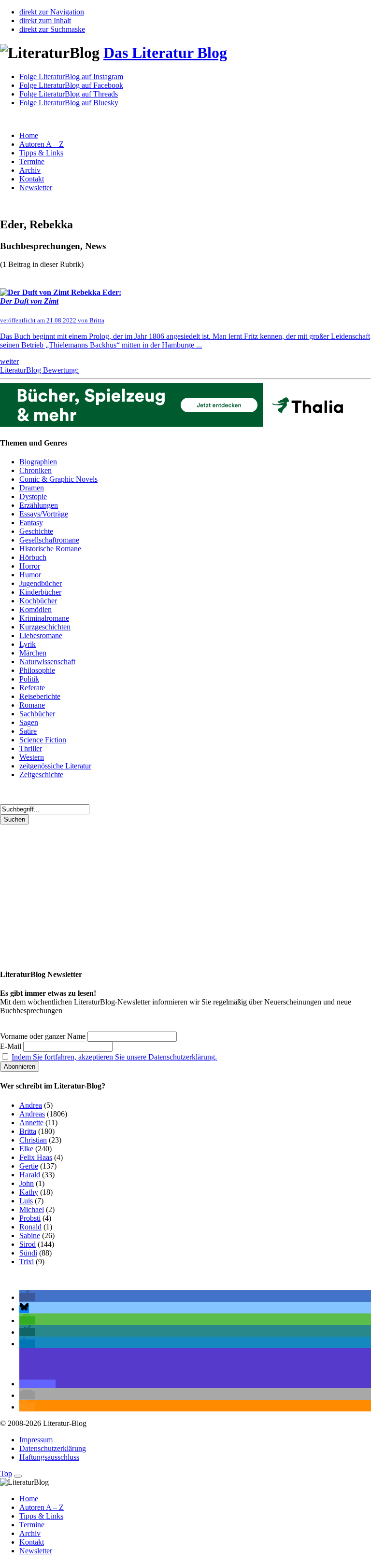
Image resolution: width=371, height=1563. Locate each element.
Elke (26, 1148)
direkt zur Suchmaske (52, 29)
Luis (26, 1201)
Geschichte (36, 531)
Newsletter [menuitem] (35, 1551)
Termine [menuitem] (31, 1525)
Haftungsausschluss (49, 1457)
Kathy (28, 1192)
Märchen (32, 653)
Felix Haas (35, 1157)
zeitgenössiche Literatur (55, 766)
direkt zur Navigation (51, 12)
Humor (30, 575)
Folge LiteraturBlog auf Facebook (71, 85)
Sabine (29, 1235)
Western (31, 757)
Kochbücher (38, 601)
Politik (29, 679)
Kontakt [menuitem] (31, 1542)
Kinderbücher (40, 592)
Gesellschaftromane (49, 540)
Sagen (28, 722)
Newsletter (35, 187)
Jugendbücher (40, 583)
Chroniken (35, 470)
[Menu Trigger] (18, 1476)
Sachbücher (37, 714)
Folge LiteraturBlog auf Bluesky (68, 102)
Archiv (30, 170)
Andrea (30, 1105)
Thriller (30, 748)
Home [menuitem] (28, 1498)
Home (28, 135)
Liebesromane (40, 635)
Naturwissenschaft (47, 661)
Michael (31, 1209)
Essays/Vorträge (43, 514)
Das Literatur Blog (165, 52)
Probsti (30, 1218)
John (26, 1183)
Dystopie (33, 496)
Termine (31, 161)
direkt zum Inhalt (45, 20)
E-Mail (10, 1046)
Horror (29, 566)
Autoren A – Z (41, 144)
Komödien (35, 609)
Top (6, 1473)
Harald (29, 1175)
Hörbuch (32, 557)
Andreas (32, 1114)
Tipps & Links (41, 153)
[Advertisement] (185, 892)
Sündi (28, 1253)
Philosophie (37, 670)
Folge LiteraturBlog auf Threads (68, 94)
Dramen (31, 488)
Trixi (26, 1261)
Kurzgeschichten (45, 627)
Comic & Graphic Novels (58, 479)
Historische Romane (50, 548)
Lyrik (27, 644)
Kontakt (31, 179)
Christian (33, 1140)
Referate (32, 688)
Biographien (38, 462)
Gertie (28, 1166)
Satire (28, 731)
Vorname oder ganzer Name (43, 1036)
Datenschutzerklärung (52, 1448)
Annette (31, 1122)
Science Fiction (42, 740)
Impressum (36, 1440)
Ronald (30, 1227)
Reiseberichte (39, 696)
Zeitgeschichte (41, 774)
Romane (32, 705)
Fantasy (31, 522)
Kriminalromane (44, 618)
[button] (27, 1297)
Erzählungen (38, 505)
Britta (27, 1131)
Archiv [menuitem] (30, 1533)
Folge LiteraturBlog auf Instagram (71, 76)
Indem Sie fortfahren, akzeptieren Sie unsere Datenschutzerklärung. (114, 1057)
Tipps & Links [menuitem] (41, 1516)
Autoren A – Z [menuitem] (41, 1507)
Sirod (27, 1244)
